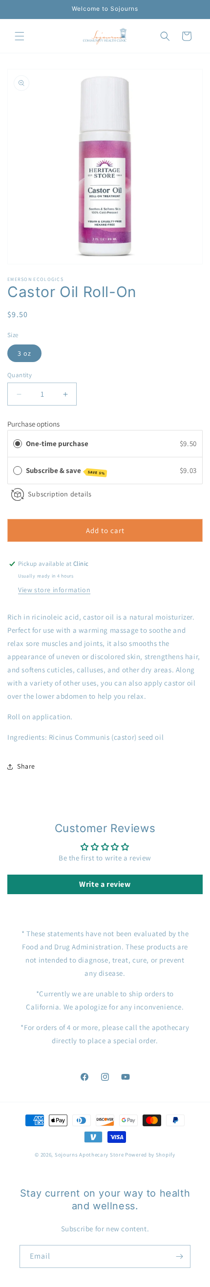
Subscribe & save (65, 471)
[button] (19, 36)
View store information (54, 589)
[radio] (17, 444)
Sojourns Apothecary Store (89, 1154)
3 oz (24, 353)
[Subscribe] (179, 1256)
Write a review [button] (104, 884)
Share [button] (26, 766)
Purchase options (33, 424)
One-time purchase (57, 443)
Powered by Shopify (150, 1154)
